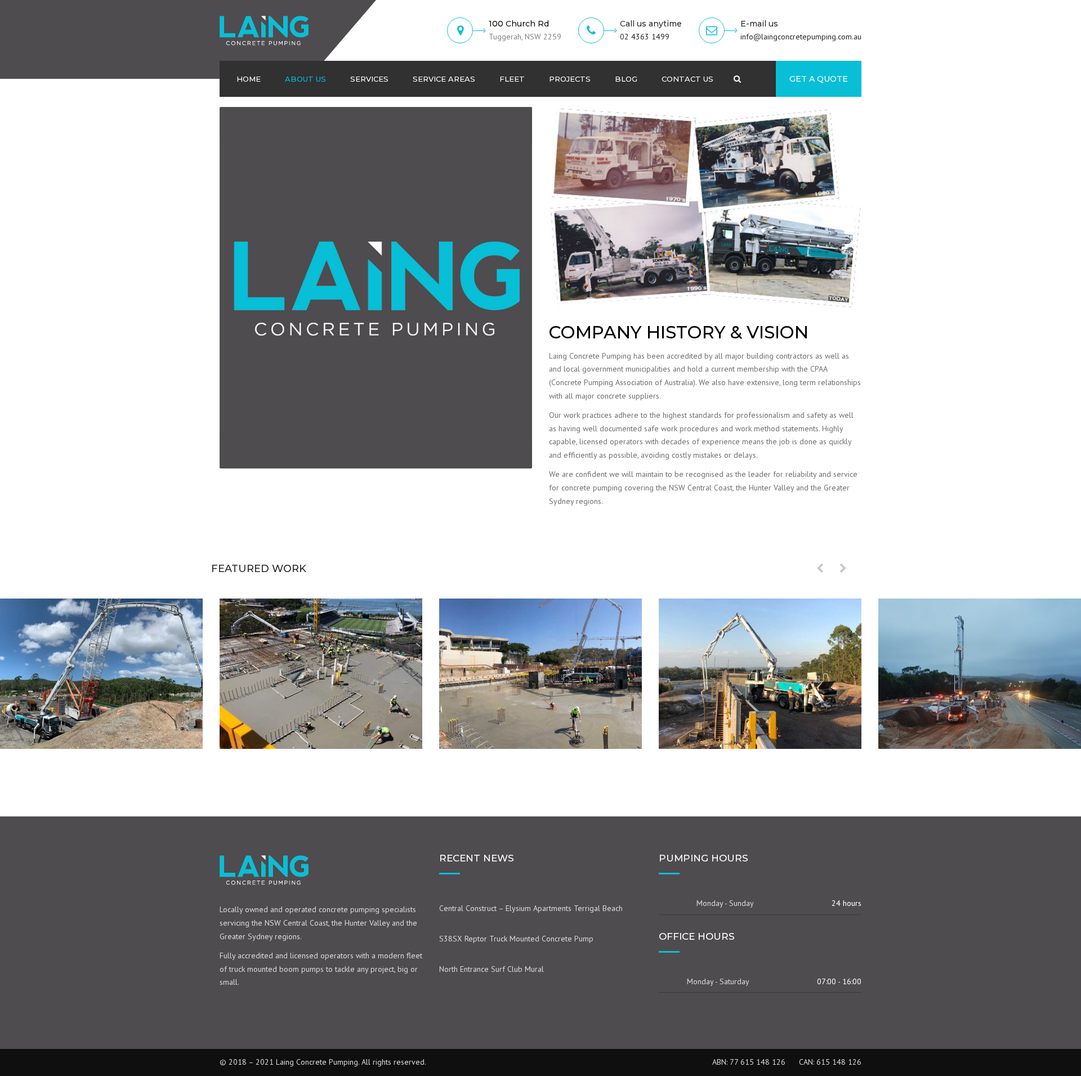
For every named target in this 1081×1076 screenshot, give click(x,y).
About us (305, 78)
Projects (570, 78)
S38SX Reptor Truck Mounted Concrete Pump (516, 939)
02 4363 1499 (644, 37)
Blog (626, 78)
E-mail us (759, 24)
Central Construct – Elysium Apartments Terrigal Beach (531, 908)
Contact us (687, 78)
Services (369, 78)
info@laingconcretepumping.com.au (800, 37)
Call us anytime (651, 24)
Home (248, 78)
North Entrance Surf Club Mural (491, 969)
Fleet (512, 78)
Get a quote (818, 79)
